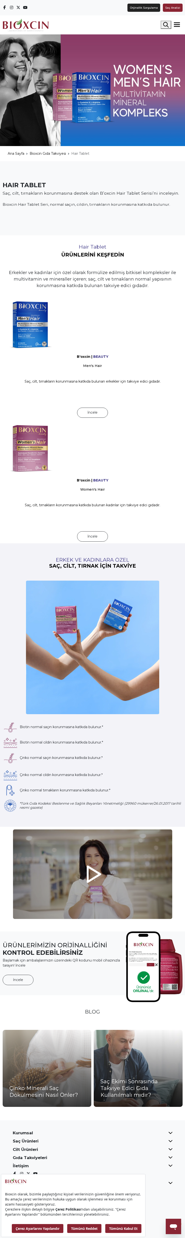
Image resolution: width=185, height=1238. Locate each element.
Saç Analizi (172, 7)
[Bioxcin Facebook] (5, 7)
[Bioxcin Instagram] (11, 7)
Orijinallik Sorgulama (144, 7)
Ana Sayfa (16, 153)
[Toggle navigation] (177, 25)
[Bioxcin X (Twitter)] (18, 7)
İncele (92, 412)
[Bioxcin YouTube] (25, 7)
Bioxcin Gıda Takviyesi (48, 153)
